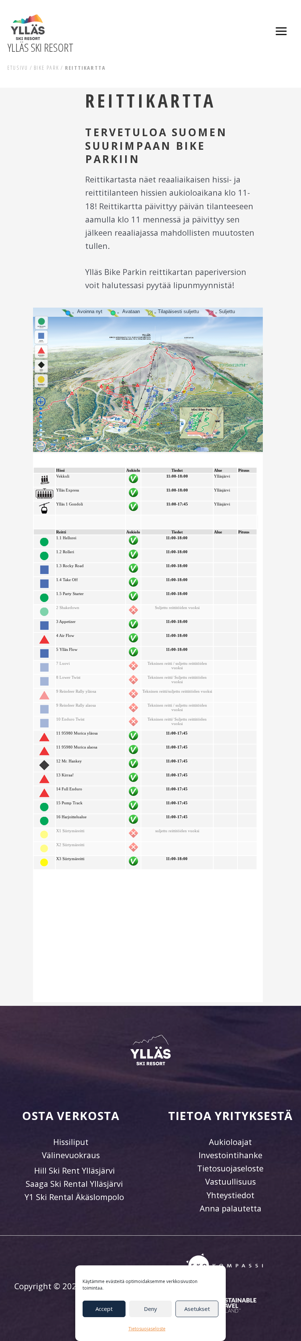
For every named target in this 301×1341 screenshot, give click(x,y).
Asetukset (197, 1308)
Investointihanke (230, 1155)
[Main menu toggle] (281, 31)
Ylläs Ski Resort (40, 47)
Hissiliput (70, 1142)
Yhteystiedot (230, 1195)
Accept (104, 1308)
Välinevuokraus (71, 1155)
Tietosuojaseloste (147, 1329)
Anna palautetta (230, 1208)
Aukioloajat (230, 1142)
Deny (150, 1308)
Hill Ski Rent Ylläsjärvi (74, 1170)
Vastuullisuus (230, 1181)
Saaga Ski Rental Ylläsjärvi (74, 1183)
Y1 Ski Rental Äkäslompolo (74, 1197)
